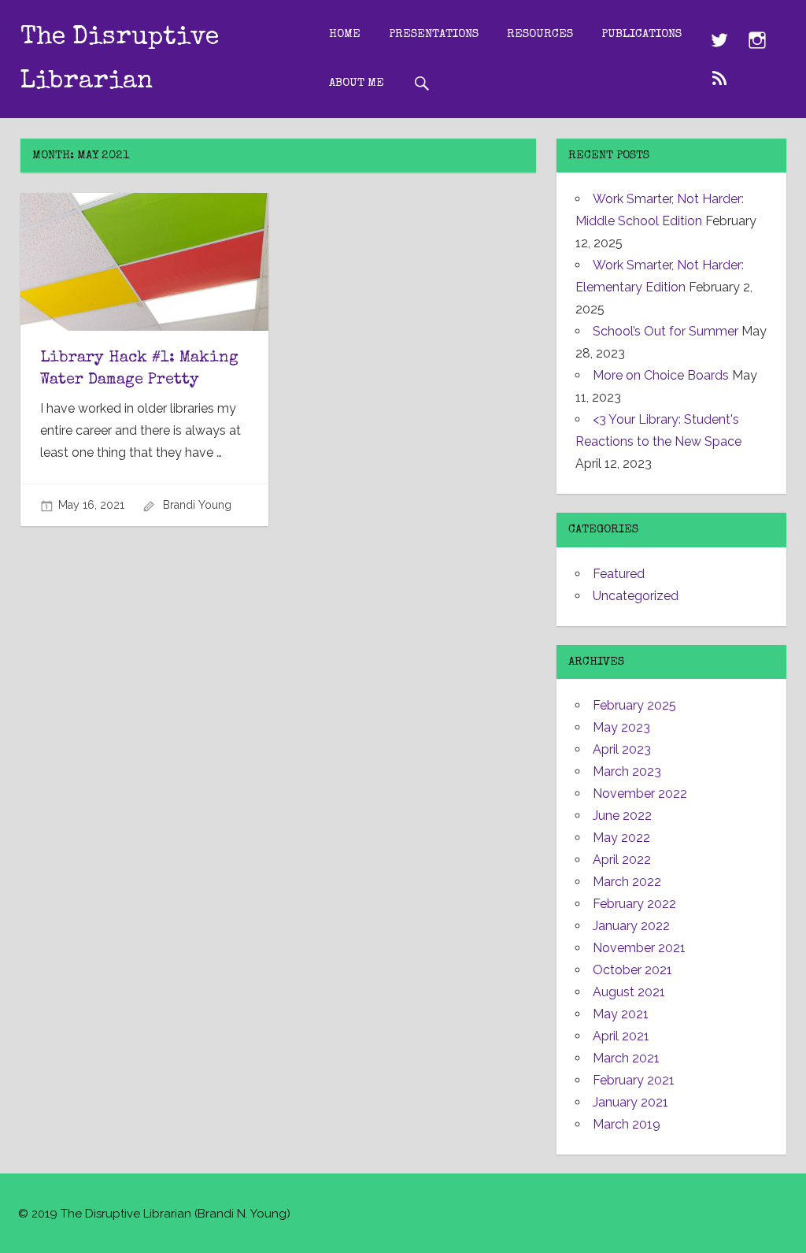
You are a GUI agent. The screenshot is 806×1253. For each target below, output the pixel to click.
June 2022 (622, 815)
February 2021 (634, 1080)
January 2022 (631, 925)
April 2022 (622, 859)
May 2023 (621, 727)
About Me (356, 83)
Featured (619, 573)
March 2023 (627, 771)
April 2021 (621, 1036)
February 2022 (634, 903)
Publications (641, 34)
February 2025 (634, 705)
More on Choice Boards (661, 375)
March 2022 (627, 881)
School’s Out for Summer (665, 331)
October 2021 (632, 969)
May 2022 (621, 837)
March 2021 (626, 1058)
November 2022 (640, 793)
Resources (540, 34)
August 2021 (629, 991)
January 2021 (630, 1102)
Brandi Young (197, 505)
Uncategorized (635, 595)
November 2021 (639, 947)
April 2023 (622, 749)
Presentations (434, 34)
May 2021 (621, 1013)
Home (344, 34)
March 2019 (626, 1124)
